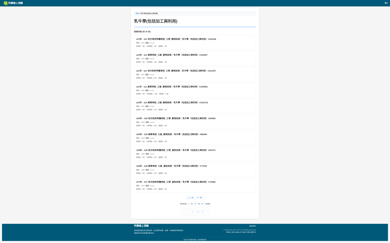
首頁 (137, 13)
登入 (386, 3)
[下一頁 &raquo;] (206, 211)
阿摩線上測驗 (15, 3)
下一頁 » (200, 198)
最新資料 (252, 226)
